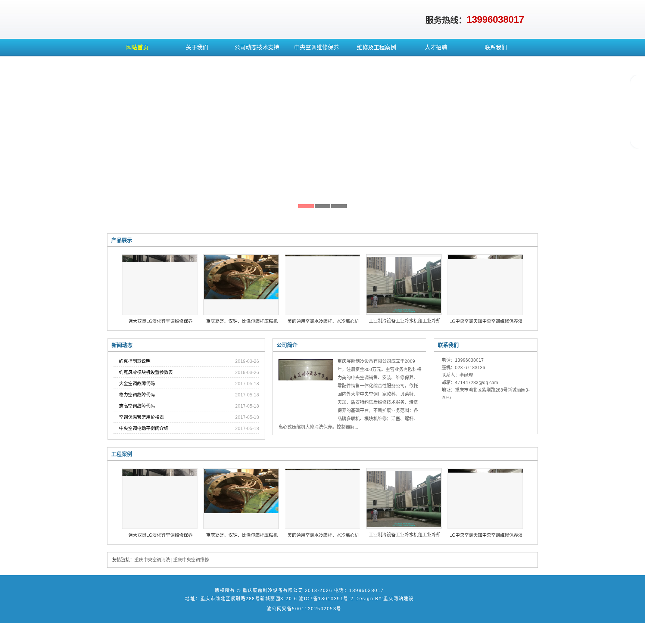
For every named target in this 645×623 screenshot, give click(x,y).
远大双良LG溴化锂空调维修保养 (160, 321)
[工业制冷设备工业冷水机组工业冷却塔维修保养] (404, 284)
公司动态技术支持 (256, 47)
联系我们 (495, 47)
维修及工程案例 (376, 47)
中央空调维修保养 (316, 47)
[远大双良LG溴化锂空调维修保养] (159, 284)
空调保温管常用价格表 (141, 417)
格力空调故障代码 (137, 395)
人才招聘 (436, 47)
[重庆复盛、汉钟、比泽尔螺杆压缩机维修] (241, 284)
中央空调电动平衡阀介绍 (143, 428)
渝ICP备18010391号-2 (326, 598)
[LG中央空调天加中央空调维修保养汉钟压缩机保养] (485, 284)
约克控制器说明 (134, 361)
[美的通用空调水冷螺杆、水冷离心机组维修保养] (322, 284)
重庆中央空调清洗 (152, 560)
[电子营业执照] (491, 604)
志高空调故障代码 (137, 406)
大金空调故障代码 (137, 383)
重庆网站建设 (398, 598)
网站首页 (137, 47)
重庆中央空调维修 (191, 560)
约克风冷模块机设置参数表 (146, 372)
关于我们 (197, 47)
